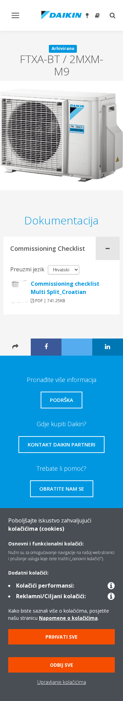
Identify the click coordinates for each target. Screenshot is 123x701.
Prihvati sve (61, 637)
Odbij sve (61, 665)
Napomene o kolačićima (68, 618)
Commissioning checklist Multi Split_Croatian (65, 288)
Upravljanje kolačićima (61, 682)
